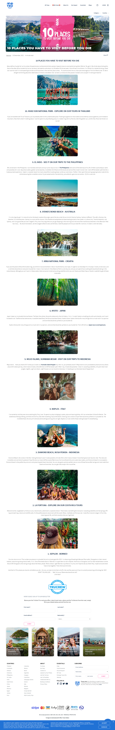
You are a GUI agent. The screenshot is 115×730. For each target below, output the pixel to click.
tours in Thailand (80, 111)
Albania (26, 686)
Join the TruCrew (44, 675)
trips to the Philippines (70, 162)
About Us (65, 5)
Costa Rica (26, 677)
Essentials (83, 5)
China (8, 684)
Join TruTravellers (44, 677)
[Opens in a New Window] (58, 684)
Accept (104, 723)
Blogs (90, 5)
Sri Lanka (9, 677)
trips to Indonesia (81, 359)
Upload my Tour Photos (46, 673)
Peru (8, 695)
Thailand (9, 666)
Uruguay (26, 675)
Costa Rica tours (73, 505)
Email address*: (28, 615)
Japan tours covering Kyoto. (97, 325)
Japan (8, 686)
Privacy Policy (43, 684)
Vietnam (9, 670)
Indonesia (9, 673)
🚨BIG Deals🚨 (56, 5)
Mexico (26, 668)
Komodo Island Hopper (48, 365)
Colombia (26, 666)
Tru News (42, 666)
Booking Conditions (45, 682)
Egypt (8, 691)
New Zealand (27, 693)
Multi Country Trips (28, 695)
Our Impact (74, 5)
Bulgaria (26, 688)
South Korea (10, 682)
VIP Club (59, 673)
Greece (26, 682)
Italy (25, 684)
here (100, 684)
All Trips (47, 5)
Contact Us (43, 670)
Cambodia (9, 668)
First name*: (27, 607)
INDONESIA (74, 452)
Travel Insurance (61, 668)
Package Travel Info (61, 675)
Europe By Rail (27, 691)
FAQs (58, 666)
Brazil (25, 670)
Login (104, 5)
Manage (104, 727)
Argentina (26, 673)
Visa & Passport (61, 670)
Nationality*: (61, 615)
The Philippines (64, 168)
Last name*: (61, 607)
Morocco (9, 688)
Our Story (42, 668)
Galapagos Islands (28, 679)
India (8, 679)
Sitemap (59, 677)
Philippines (9, 675)
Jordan (8, 693)
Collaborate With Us (45, 679)
